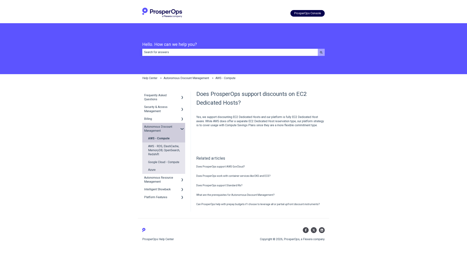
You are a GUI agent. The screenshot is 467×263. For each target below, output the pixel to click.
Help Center (149, 78)
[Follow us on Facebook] (306, 230)
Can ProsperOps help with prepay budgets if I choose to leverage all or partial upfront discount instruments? (258, 204)
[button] (182, 95)
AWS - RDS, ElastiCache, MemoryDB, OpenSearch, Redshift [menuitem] (164, 150)
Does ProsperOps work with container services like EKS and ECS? (233, 175)
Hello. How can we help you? (169, 44)
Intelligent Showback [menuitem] (157, 189)
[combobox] (230, 52)
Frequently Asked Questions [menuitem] (155, 97)
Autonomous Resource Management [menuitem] (158, 179)
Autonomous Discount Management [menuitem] (158, 128)
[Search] (321, 52)
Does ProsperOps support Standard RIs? (219, 185)
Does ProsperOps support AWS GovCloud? (220, 166)
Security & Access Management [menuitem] (155, 109)
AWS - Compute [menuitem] (159, 138)
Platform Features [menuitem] (155, 197)
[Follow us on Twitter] (314, 230)
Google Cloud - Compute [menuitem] (163, 162)
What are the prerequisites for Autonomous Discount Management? (235, 194)
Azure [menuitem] (152, 169)
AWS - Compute (225, 78)
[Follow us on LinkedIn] (322, 230)
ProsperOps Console (307, 13)
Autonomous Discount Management (186, 78)
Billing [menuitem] (148, 119)
